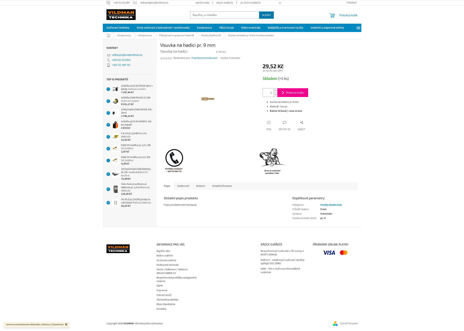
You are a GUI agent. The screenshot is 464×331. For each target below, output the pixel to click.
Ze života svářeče (250, 3)
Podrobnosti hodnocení (204, 58)
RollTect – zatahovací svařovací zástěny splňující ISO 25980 (282, 261)
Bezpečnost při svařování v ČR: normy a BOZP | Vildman (282, 252)
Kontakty (161, 309)
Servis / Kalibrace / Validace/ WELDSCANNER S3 (172, 271)
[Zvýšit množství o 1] (275, 90)
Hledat (266, 15)
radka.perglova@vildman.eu (127, 55)
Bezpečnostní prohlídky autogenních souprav (177, 279)
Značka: (230, 58)
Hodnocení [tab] (183, 186)
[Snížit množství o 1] (275, 95)
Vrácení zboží (164, 295)
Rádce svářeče (224, 3)
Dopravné (162, 290)
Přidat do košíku (295, 92)
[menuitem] (118, 28)
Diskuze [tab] (200, 186)
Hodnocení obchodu (167, 265)
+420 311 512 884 (121, 60)
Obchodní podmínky (167, 300)
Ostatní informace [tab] (222, 186)
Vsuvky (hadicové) (331, 205)
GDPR (160, 286)
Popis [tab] (167, 186)
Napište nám (202, 3)
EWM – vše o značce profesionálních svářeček (280, 270)
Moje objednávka (166, 304)
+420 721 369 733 (121, 65)
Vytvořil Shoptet (349, 323)
